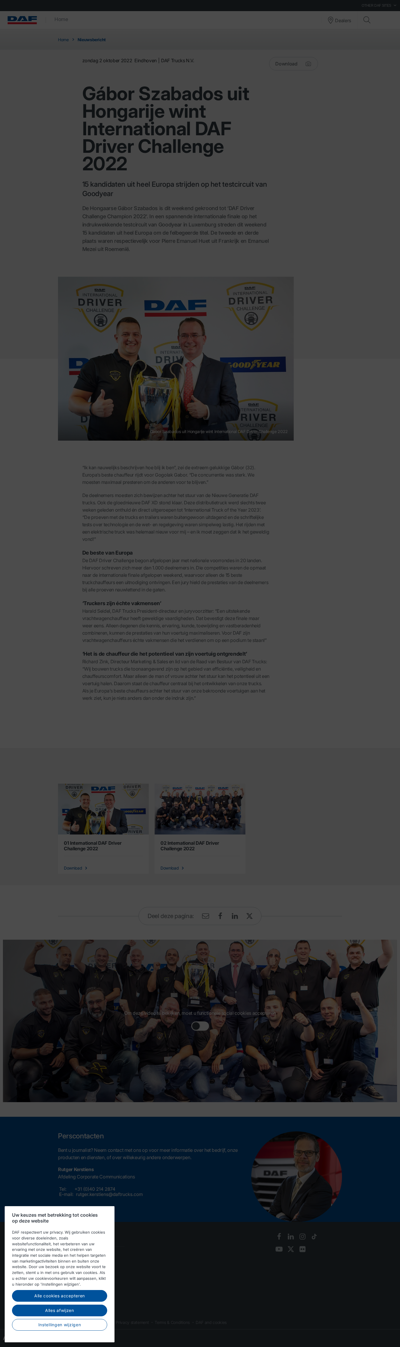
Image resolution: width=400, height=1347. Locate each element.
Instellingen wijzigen (59, 1324)
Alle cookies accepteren (59, 1295)
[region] (59, 1274)
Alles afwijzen (59, 1310)
